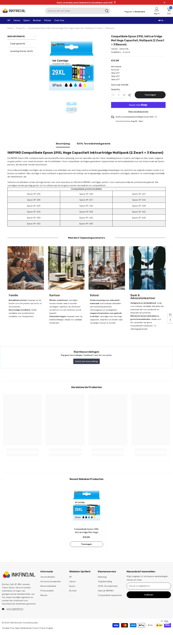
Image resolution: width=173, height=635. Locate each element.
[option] (71, 107)
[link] (25, 268)
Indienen (148, 594)
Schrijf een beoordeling (86, 361)
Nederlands (26, 627)
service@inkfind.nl (14, 608)
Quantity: (115, 89)
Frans (42, 627)
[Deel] (130, 95)
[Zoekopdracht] (77, 11)
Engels (50, 627)
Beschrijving (63, 143)
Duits (35, 627)
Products (20, 28)
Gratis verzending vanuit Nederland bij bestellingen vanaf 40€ (85, 2)
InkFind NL (124, 49)
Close (164, 2)
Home (10, 28)
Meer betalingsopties (138, 111)
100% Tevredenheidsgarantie (93, 143)
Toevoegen (150, 94)
